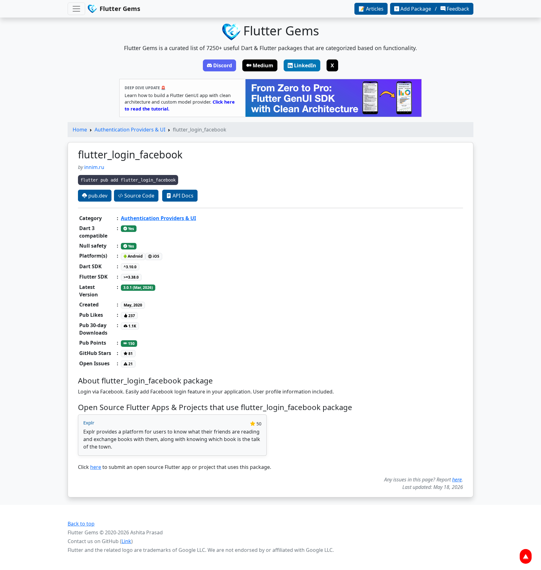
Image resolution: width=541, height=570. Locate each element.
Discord (222, 65)
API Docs (182, 195)
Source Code (138, 195)
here (95, 467)
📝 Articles (371, 8)
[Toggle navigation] (76, 9)
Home (80, 129)
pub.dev (97, 195)
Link (126, 541)
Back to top (81, 523)
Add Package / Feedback (434, 8)
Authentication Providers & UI (130, 129)
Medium (263, 65)
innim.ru (94, 167)
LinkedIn (305, 65)
